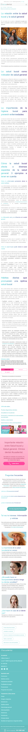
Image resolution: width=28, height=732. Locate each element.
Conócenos (4, 676)
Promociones (4, 687)
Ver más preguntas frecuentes (17, 509)
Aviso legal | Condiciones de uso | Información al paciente (11, 728)
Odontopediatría (5, 710)
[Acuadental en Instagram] (4, 669)
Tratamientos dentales (7, 681)
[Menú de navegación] (26, 4)
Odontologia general (6, 707)
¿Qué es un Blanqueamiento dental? (10, 491)
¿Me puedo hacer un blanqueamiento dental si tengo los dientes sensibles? (13, 579)
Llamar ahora (15, 463)
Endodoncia (4, 702)
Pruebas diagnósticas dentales (9, 410)
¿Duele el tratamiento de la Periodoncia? (11, 503)
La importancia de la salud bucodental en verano (11, 548)
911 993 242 (4, 663)
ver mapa (22, 1)
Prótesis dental (5, 718)
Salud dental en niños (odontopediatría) (11, 423)
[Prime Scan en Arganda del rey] (20, 429)
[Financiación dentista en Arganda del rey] (7, 429)
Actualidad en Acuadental (7, 413)
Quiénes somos (5, 679)
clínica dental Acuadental (19, 487)
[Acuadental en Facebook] (2, 669)
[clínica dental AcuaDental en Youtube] (7, 669)
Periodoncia (4, 715)
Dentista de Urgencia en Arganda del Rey (11, 721)
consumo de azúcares (8, 343)
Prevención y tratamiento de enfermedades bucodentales (14, 635)
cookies (24, 728)
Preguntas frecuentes (6, 690)
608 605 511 (4, 666)
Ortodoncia (4, 712)
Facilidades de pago (6, 684)
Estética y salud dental (7, 420)
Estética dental (5, 704)
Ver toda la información (17, 527)
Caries (2, 696)
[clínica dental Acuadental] (7, 4)
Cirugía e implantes (6, 699)
